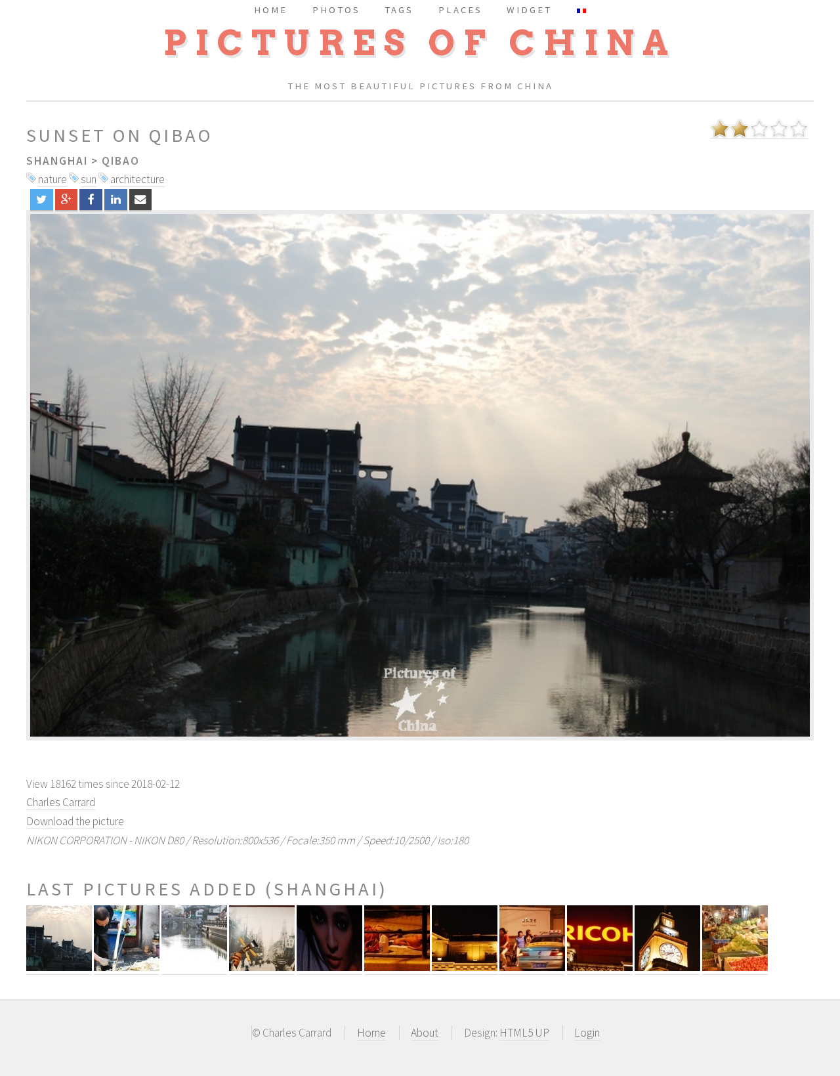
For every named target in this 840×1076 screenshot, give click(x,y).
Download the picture (75, 821)
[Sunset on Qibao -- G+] (66, 199)
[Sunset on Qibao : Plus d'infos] (59, 967)
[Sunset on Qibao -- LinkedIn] (115, 199)
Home (371, 1032)
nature (52, 179)
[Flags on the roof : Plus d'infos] (464, 967)
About (424, 1032)
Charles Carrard (60, 802)
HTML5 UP (524, 1032)
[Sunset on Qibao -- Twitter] (41, 199)
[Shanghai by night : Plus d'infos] (532, 967)
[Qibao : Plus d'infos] (194, 967)
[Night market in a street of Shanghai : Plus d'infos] (735, 967)
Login (587, 1032)
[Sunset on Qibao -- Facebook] (90, 199)
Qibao (121, 161)
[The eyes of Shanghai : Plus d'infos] (329, 967)
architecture (137, 179)
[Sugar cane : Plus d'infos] (126, 967)
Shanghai (57, 161)
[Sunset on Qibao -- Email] (140, 199)
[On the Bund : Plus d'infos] (667, 967)
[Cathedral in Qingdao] (420, 475)
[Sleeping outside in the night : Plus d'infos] (397, 967)
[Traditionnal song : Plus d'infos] (262, 967)
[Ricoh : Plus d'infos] (600, 967)
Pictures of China (420, 43)
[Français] (581, 9)
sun (88, 179)
